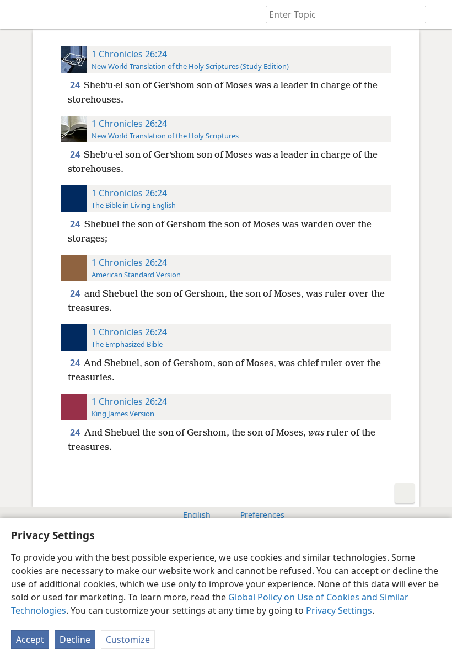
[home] (16, 14)
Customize (128, 640)
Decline (75, 640)
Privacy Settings (339, 610)
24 (76, 85)
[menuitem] (16, 14)
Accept (30, 640)
